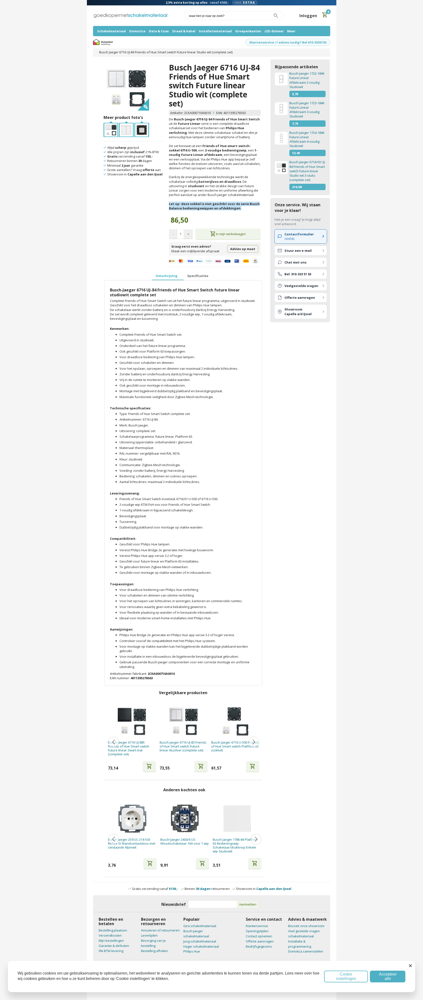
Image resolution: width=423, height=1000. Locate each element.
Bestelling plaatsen (113, 930)
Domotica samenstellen (305, 951)
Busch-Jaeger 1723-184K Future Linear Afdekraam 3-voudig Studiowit (307, 110)
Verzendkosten (110, 935)
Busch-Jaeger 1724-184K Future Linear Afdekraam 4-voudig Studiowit (307, 139)
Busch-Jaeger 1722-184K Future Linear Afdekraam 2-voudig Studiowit (307, 80)
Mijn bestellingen (111, 940)
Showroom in (263, 888)
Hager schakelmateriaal (201, 946)
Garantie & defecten (114, 945)
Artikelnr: (177, 113)
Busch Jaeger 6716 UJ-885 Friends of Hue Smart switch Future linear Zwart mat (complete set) (128, 748)
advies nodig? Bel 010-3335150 (302, 42)
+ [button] (188, 234)
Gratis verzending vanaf (155, 888)
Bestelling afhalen (154, 951)
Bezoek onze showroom (306, 926)
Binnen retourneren (207, 888)
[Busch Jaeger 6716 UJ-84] (126, 125)
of (276, 42)
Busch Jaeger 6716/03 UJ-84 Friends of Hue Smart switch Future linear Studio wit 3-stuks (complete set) (307, 171)
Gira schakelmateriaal (199, 926)
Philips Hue (191, 951)
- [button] (173, 234)
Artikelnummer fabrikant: (129, 673)
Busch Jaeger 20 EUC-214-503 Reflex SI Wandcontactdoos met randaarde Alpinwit (131, 844)
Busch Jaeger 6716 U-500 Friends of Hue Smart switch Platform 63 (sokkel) (235, 746)
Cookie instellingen (346, 976)
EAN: (219, 113)
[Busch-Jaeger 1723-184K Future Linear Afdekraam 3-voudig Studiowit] (281, 108)
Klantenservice (261, 42)
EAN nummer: (120, 678)
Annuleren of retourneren (160, 930)
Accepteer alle (388, 976)
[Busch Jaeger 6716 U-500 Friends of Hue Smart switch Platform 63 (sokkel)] (235, 721)
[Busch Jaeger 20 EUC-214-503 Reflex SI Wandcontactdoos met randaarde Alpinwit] (132, 818)
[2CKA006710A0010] (111, 125)
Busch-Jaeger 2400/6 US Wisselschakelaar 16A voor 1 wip (184, 842)
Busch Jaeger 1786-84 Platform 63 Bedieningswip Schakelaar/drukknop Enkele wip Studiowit (235, 845)
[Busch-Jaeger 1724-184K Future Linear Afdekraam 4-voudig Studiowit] (281, 138)
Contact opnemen (259, 936)
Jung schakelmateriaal (199, 941)
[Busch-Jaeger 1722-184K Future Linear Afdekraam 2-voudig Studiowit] (281, 79)
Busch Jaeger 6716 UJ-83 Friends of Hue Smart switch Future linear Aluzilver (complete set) (183, 746)
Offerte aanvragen (260, 941)
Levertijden (149, 935)
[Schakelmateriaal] (130, 15)
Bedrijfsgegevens (259, 946)
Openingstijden (257, 931)
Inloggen (308, 15)
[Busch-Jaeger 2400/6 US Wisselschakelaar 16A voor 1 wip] (184, 818)
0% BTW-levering (111, 951)
